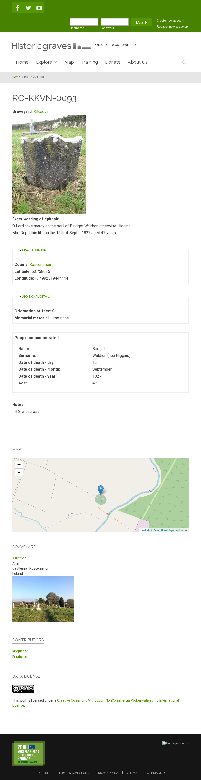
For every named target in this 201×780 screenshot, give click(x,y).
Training (89, 62)
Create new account (170, 20)
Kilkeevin (41, 111)
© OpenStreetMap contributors (169, 530)
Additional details (36, 296)
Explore (44, 62)
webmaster (155, 772)
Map (69, 62)
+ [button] (19, 465)
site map (132, 772)
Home (22, 62)
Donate (113, 62)
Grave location (34, 250)
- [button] (19, 472)
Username (78, 28)
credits (45, 772)
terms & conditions (74, 772)
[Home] (51, 47)
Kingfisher (20, 651)
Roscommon (40, 264)
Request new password (173, 26)
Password (108, 28)
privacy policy (107, 772)
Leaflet (145, 530)
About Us (138, 62)
